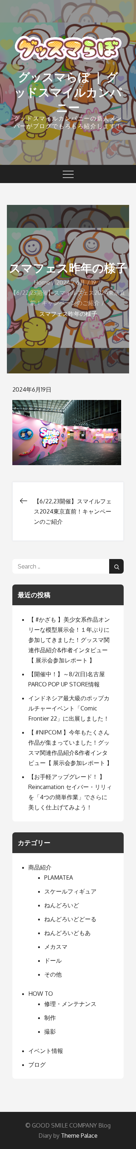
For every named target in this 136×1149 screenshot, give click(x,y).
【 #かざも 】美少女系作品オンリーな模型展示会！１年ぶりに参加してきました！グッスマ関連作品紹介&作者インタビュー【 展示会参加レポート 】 (69, 640)
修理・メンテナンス (70, 1003)
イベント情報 (45, 1050)
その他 (53, 974)
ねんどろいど (61, 905)
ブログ (37, 1064)
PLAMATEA (58, 877)
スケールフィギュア (70, 891)
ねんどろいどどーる (70, 919)
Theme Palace (79, 1135)
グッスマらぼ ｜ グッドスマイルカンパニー (68, 92)
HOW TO (40, 993)
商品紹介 (39, 867)
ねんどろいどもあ (67, 932)
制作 (50, 1017)
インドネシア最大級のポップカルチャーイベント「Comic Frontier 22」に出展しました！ (69, 708)
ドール (53, 960)
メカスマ (55, 946)
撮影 (50, 1031)
